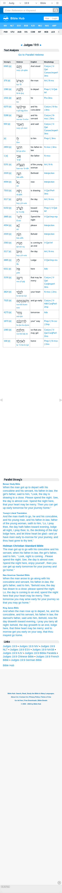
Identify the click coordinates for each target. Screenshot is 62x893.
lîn (17, 264)
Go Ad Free (5, 886)
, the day (13, 526)
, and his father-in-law (37, 519)
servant (7, 552)
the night (53, 592)
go (26, 549)
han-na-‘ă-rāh (22, 168)
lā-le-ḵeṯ (20, 93)
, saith (29, 523)
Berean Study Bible (11, 484)
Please (29, 497)
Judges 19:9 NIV (28, 646)
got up (24, 487)
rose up (29, 611)
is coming (21, 592)
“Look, (34, 494)
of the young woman (14, 523)
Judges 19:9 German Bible (26, 660)
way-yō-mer (21, 128)
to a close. (19, 497)
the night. (49, 588)
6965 (6, 66)
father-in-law (31, 552)
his (35, 549)
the (41, 552)
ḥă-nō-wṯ (20, 246)
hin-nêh (19, 177)
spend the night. (43, 497)
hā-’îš (18, 84)
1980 (6, 89)
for (35, 566)
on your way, (35, 631)
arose (23, 578)
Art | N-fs (48, 164)
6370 (6, 106)
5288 (6, 115)
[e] (10, 66)
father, (12, 494)
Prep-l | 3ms (50, 138)
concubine (43, 549)
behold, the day (19, 624)
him (13, 556)
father (53, 552)
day (34, 559)
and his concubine (46, 516)
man (10, 549)
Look (21, 556)
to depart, (40, 611)
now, (43, 585)
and (52, 549)
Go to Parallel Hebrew (31, 54)
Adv (46, 268)
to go (28, 516)
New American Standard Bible (16, 575)
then (49, 563)
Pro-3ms (48, 98)
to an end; (34, 592)
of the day (51, 530)
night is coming (34, 556)
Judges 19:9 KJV (12, 653)
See (24, 559)
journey (47, 566)
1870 (6, 321)
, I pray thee (19, 530)
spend (40, 588)
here (12, 533)
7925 (6, 300)
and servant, (22, 581)
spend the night (12, 559)
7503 (6, 190)
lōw (18, 142)
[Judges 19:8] (3, 406)
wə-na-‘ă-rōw (22, 119)
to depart (33, 487)
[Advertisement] (31, 413)
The (5, 549)
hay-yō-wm (21, 203)
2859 (6, 147)
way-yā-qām (22, 70)
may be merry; (36, 628)
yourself (39, 563)
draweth (12, 621)
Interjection (49, 173)
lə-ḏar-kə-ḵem (22, 325)
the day (43, 494)
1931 (6, 98)
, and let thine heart (26, 533)
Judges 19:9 (10, 646)
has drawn (9, 588)
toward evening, (27, 621)
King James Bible (11, 608)
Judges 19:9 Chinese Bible (18, 656)
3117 (6, 199)
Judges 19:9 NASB (43, 649)
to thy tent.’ (26, 540)
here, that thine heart (15, 628)
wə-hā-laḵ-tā (22, 334)
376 (5, 80)
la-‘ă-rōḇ (20, 212)
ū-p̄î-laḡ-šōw (22, 110)
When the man (11, 487)
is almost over (45, 559)
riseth (21, 516)
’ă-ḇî (18, 160)
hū (17, 102)
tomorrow (18, 507)
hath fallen (24, 526)
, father (53, 519)
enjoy (31, 563)
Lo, (4, 592)
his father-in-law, (43, 490)
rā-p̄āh (19, 194)
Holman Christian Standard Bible (23, 545)
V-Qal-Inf (48, 242)
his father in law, (44, 614)
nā (17, 186)
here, (51, 501)
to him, (26, 494)
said (19, 494)
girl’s (46, 552)
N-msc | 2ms (50, 292)
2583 (6, 242)
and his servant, (24, 490)
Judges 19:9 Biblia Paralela (40, 653)
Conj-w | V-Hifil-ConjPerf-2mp (50, 303)
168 (5, 341)
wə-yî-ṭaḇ (20, 281)
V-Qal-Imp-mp (51, 216)
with (30, 549)
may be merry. (28, 504)
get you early (19, 631)
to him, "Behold (31, 585)
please (32, 588)
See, (55, 497)
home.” (47, 507)
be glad (42, 533)
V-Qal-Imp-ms (51, 260)
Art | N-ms (49, 80)
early (34, 599)
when (16, 552)
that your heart (11, 504)
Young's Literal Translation (15, 513)
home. (19, 635)
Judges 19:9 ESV (20, 649)
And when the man (14, 611)
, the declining (37, 530)
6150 (6, 208)
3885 (6, 216)
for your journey (33, 507)
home (9, 570)
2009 (6, 173)
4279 (6, 312)
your (39, 566)
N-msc (47, 155)
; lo (27, 530)
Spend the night (38, 501)
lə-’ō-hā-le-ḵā (22, 345)
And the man (10, 516)
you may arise (22, 599)
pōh (18, 273)
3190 (6, 277)
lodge (54, 624)
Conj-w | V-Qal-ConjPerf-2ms (50, 332)
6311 (6, 268)
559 (5, 124)
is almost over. (20, 501)
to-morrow (27, 537)
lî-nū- (18, 220)
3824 (6, 292)
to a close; (21, 588)
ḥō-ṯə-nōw (21, 151)
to (23, 549)
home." (26, 602)
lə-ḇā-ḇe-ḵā (21, 296)
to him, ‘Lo (39, 523)
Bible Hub (8, 665)
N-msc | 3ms (50, 147)
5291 (6, 164)
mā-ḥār (19, 316)
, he (33, 516)
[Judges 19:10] (58, 406)
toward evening (40, 526)
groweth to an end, (39, 624)
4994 (6, 182)
